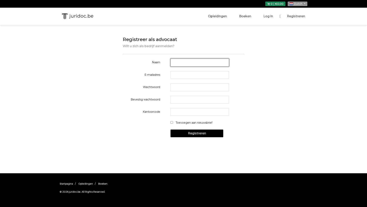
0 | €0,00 (276, 4)
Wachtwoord (151, 87)
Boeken (245, 16)
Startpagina (66, 183)
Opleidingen (217, 16)
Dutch (298, 4)
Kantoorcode (151, 111)
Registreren (296, 16)
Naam (156, 62)
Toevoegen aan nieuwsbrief (193, 122)
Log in (268, 16)
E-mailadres (152, 74)
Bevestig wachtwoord (145, 99)
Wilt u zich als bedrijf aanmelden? (149, 46)
